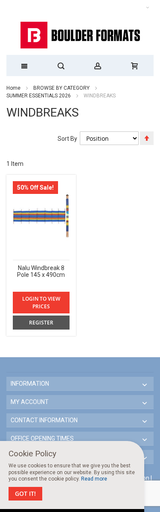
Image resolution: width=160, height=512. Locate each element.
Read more (94, 479)
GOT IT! (25, 493)
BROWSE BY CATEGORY (62, 88)
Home (13, 88)
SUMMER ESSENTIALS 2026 (38, 96)
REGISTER (41, 322)
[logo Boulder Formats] (80, 35)
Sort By (67, 138)
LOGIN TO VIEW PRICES (41, 302)
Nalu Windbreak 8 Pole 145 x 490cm (41, 271)
